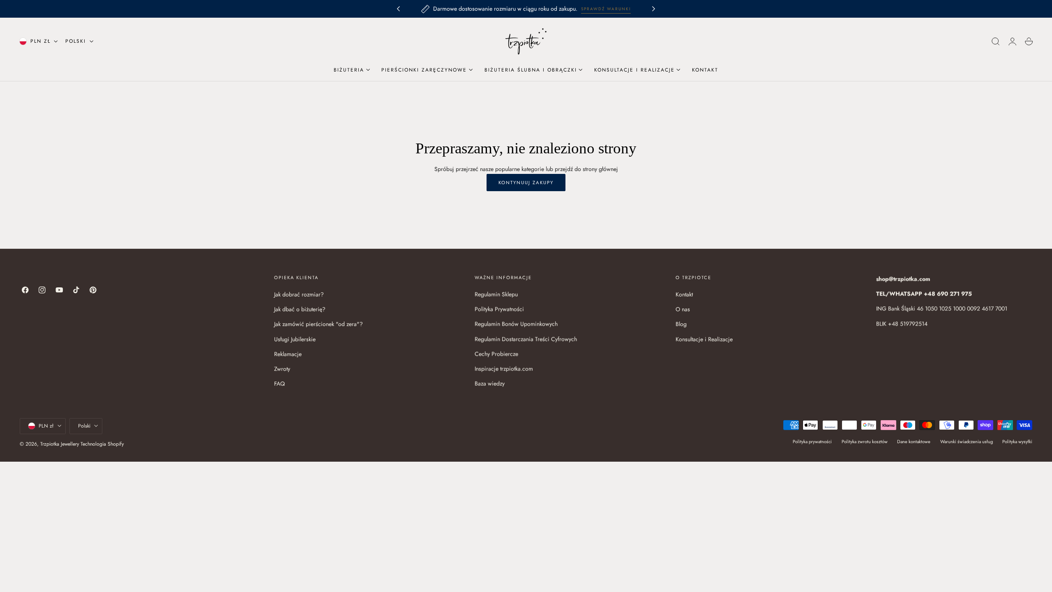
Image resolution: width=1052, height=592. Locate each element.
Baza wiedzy (490, 383)
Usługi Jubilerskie (295, 339)
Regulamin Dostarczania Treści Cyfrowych (526, 339)
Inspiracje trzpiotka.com (504, 369)
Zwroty (282, 369)
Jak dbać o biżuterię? (299, 309)
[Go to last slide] (398, 9)
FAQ (279, 383)
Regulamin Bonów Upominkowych (516, 324)
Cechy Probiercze (496, 354)
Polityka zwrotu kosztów (865, 441)
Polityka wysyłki (1017, 441)
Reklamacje (288, 354)
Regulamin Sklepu (496, 294)
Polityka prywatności (812, 441)
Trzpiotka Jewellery (59, 444)
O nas (683, 309)
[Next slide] (653, 9)
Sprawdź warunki (606, 9)
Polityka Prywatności (499, 309)
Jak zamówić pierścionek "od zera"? (318, 324)
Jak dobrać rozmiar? (299, 294)
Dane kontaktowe (913, 441)
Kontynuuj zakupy (526, 182)
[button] (995, 41)
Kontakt (684, 294)
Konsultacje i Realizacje (704, 339)
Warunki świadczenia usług (966, 441)
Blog (681, 324)
